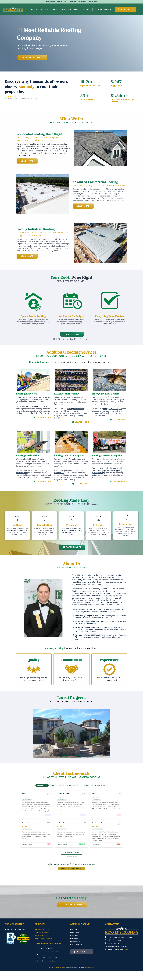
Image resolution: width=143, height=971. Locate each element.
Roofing (34, 9)
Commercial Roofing (42, 932)
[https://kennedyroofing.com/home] (13, 9)
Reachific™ (90, 967)
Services (44, 9)
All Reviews (42, 785)
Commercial (70, 785)
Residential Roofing (42, 929)
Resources (66, 9)
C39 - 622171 (128, 949)
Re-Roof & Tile (100, 785)
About (76, 9)
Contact (86, 9)
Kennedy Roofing (59, 967)
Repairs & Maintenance (43, 938)
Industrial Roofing (41, 935)
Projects (54, 9)
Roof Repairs (84, 785)
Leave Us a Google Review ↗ (71, 868)
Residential (56, 785)
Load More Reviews (71, 852)
